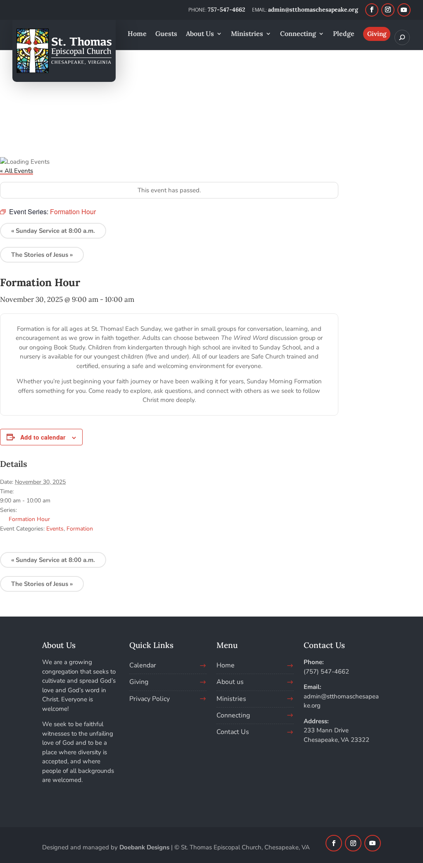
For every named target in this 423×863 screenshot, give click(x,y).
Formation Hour (29, 519)
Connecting (233, 715)
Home (225, 665)
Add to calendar (42, 437)
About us (230, 681)
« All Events (16, 171)
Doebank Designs (144, 847)
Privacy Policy (149, 698)
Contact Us (232, 731)
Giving (138, 681)
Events (55, 529)
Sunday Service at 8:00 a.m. (53, 231)
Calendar (142, 665)
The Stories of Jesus (42, 255)
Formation (80, 529)
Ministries (231, 698)
